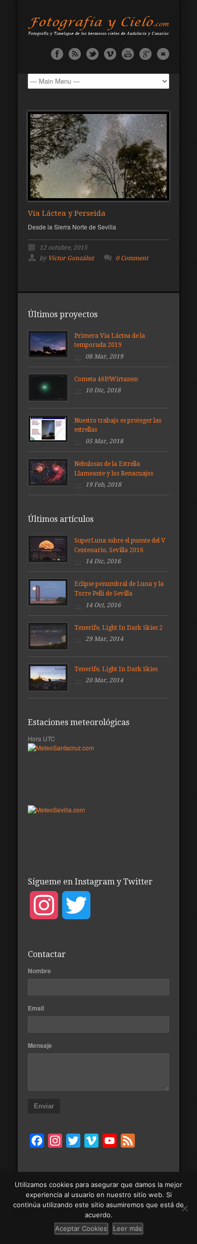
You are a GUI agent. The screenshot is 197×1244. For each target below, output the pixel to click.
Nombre (39, 970)
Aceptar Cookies (81, 1228)
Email (36, 1008)
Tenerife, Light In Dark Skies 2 (118, 627)
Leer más (127, 1228)
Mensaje (40, 1045)
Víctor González (71, 258)
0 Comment (132, 258)
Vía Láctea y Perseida (67, 213)
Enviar (44, 1106)
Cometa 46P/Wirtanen (106, 379)
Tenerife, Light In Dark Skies (116, 669)
